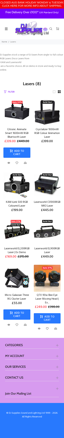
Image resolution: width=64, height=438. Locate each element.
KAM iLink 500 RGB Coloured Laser (17, 204)
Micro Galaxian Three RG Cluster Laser (17, 297)
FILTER (11, 91)
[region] (32, 4)
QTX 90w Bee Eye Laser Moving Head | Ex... (47, 299)
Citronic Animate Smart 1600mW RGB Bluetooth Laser (17, 133)
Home (4, 42)
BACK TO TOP (32, 430)
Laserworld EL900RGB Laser (47, 250)
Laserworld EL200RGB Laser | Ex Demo (17, 250)
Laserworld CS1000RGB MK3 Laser (47, 204)
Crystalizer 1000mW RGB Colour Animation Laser (47, 133)
